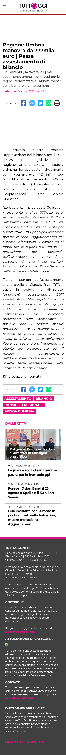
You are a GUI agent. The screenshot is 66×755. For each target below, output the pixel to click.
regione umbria (19, 411)
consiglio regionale (24, 405)
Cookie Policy (35, 741)
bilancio (44, 399)
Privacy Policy (14, 741)
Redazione (9, 91)
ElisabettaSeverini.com (20, 631)
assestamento (17, 399)
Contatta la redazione (19, 698)
